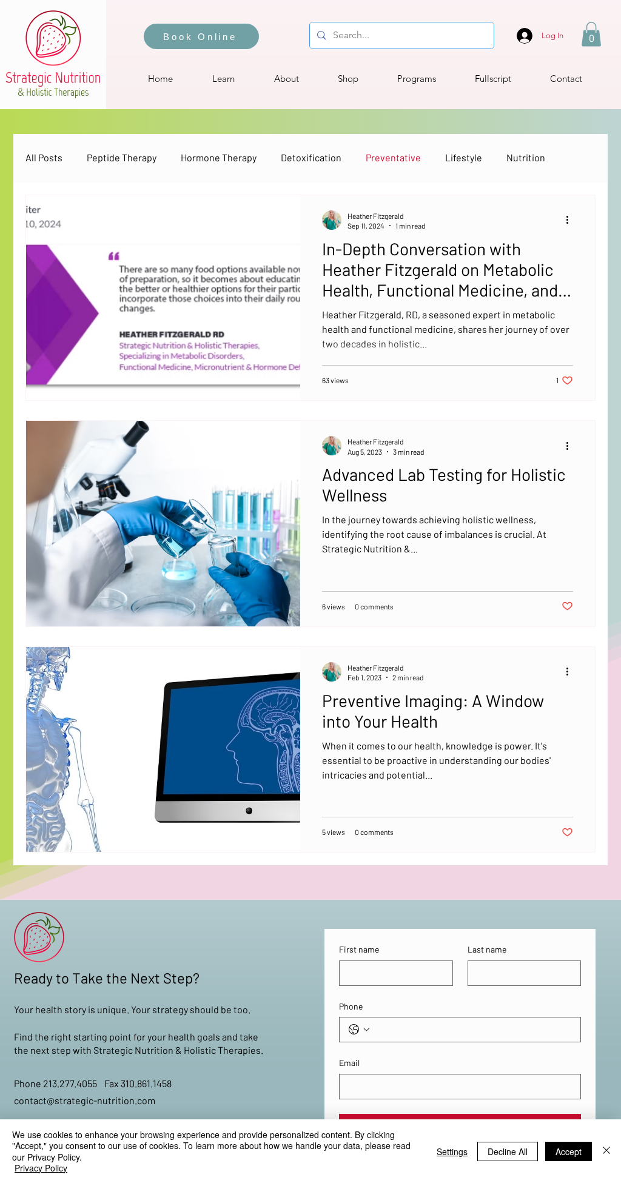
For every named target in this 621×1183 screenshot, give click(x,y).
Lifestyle (463, 157)
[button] (591, 34)
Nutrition (525, 157)
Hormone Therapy (219, 157)
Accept (569, 1151)
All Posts (43, 157)
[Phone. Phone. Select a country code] (359, 1029)
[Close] (606, 1151)
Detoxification (311, 157)
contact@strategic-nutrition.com (84, 1100)
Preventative (393, 157)
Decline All (508, 1151)
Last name (487, 949)
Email (349, 1062)
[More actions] (571, 220)
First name (359, 949)
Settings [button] (452, 1151)
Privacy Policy (41, 1168)
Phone (351, 1006)
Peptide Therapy (121, 157)
